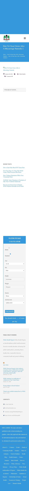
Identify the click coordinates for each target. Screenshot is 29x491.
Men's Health (14, 460)
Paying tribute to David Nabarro (11, 385)
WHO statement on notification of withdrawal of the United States (11, 379)
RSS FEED (5, 365)
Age (6, 260)
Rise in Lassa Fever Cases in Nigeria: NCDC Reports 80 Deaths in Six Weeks (13, 185)
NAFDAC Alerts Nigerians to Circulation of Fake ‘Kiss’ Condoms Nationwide (14, 180)
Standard (7, 256)
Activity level (8, 300)
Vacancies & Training (14, 480)
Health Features (13, 457)
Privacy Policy (13, 467)
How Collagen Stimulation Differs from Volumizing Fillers (13, 176)
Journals (7, 460)
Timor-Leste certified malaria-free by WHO (14, 391)
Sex (6, 267)
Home (4, 54)
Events (18, 447)
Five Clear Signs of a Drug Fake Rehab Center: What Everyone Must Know (13, 171)
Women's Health (17, 483)
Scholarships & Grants (15, 477)
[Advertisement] (14, 16)
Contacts (12, 447)
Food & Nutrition (15, 454)
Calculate (10, 311)
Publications (14, 473)
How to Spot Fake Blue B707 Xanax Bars (14, 167)
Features (17, 450)
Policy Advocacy (15, 464)
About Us (4, 447)
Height (6, 276)
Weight (7, 283)
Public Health (22, 74)
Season (7, 293)
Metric (7, 250)
